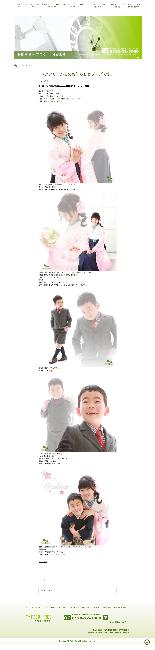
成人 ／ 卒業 (43, 562)
